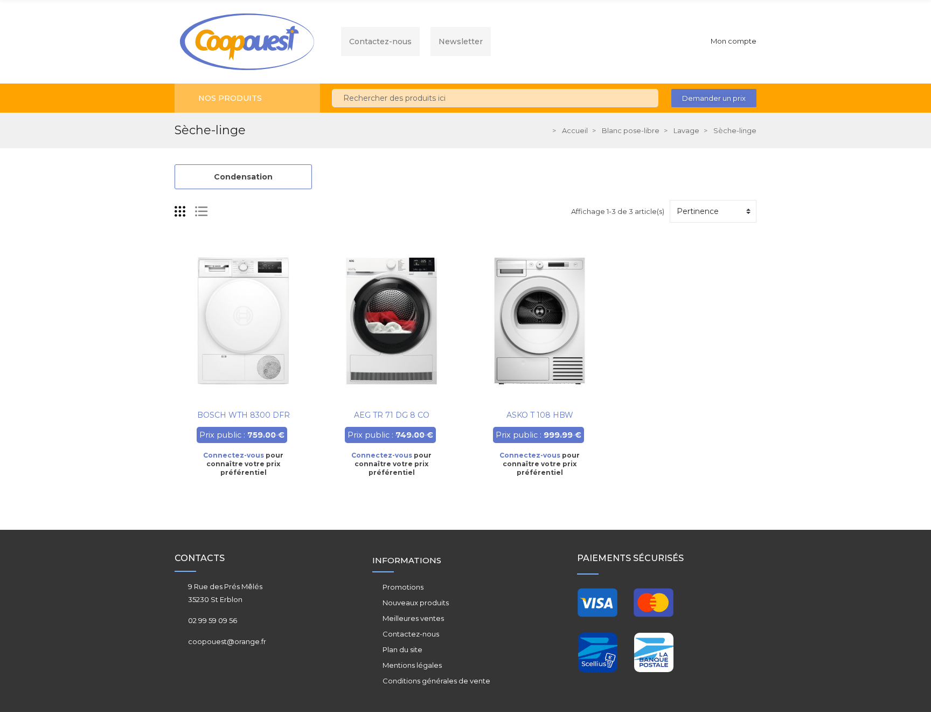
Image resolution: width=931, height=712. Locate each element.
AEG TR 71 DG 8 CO (391, 415)
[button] (713, 98)
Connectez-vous (233, 455)
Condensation (243, 177)
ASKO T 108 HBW (539, 415)
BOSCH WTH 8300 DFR (243, 415)
